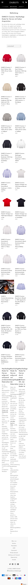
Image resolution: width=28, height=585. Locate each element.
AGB (14, 548)
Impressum (14, 550)
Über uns (14, 541)
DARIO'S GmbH (16, 568)
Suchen (14, 543)
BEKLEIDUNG (13, 7)
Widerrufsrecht (14, 552)
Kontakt (14, 559)
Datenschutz (14, 557)
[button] (24, 584)
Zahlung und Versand (14, 555)
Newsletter (14, 546)
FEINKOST (21, 7)
